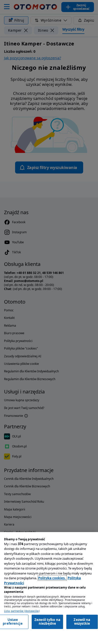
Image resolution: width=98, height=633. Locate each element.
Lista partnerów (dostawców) (22, 611)
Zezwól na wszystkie (82, 621)
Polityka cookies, (52, 578)
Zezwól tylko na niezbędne (47, 621)
